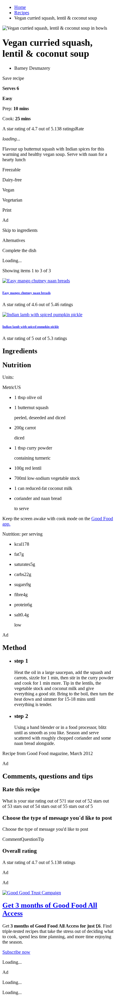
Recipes (21, 12)
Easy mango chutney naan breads (26, 293)
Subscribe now (16, 952)
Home (20, 7)
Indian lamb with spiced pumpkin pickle (30, 326)
